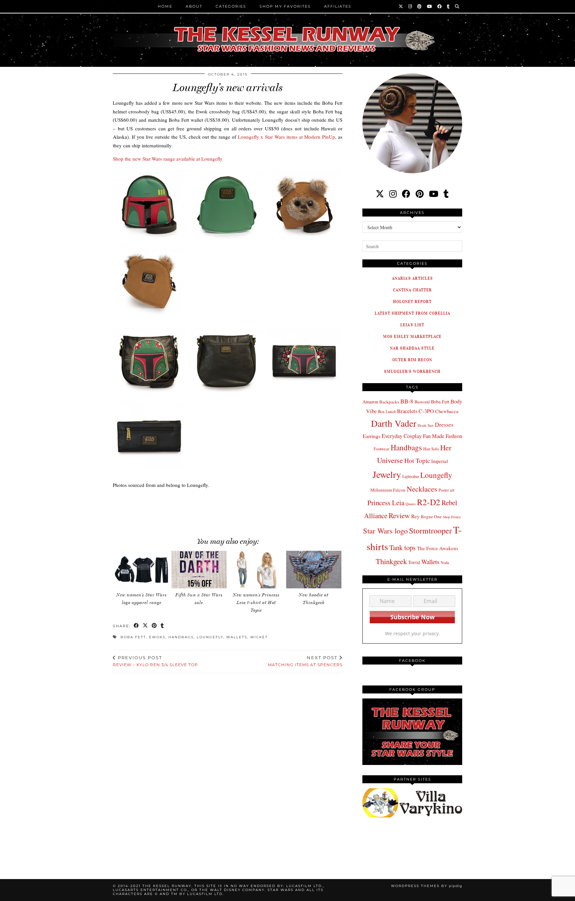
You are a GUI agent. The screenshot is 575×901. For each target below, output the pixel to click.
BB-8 (406, 401)
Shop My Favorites (285, 6)
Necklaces (422, 489)
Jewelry (387, 474)
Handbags (181, 637)
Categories (231, 6)
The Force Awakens (437, 548)
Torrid (414, 562)
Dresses (444, 424)
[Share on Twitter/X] (145, 626)
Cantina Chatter (412, 289)
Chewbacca (447, 411)
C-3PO (426, 411)
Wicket (259, 637)
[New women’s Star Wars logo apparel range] (141, 569)
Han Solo (431, 449)
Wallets (236, 637)
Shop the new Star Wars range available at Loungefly (168, 158)
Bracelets (407, 411)
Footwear (381, 448)
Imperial (439, 461)
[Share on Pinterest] (154, 626)
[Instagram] (410, 6)
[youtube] (433, 193)
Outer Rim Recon (412, 359)
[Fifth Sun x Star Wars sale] (199, 569)
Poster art (446, 490)
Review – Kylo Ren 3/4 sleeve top (155, 661)
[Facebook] (439, 6)
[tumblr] (448, 6)
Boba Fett (133, 637)
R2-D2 (428, 502)
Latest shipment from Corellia (412, 313)
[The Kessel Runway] (287, 31)
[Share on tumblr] (162, 626)
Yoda (445, 562)
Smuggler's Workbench (412, 371)
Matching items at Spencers (305, 661)
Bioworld (422, 401)
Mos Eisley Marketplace (412, 336)
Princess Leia (385, 502)
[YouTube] (430, 6)
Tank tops (402, 547)
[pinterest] (420, 193)
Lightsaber (410, 476)
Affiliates (337, 6)
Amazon (370, 401)
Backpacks (389, 402)
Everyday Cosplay (402, 436)
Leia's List (412, 324)
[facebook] (406, 193)
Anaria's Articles (412, 278)
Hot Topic (417, 460)
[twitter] (380, 193)
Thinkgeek (391, 561)
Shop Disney (452, 517)
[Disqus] (227, 768)
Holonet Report (412, 301)
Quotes (411, 504)
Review (399, 515)
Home (165, 6)
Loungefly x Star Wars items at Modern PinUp (286, 136)
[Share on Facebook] (136, 626)
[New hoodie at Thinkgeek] (313, 569)
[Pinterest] (419, 6)
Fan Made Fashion (442, 436)
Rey (415, 516)
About (194, 6)
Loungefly (210, 637)
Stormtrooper (430, 530)
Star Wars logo (385, 530)
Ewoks (157, 637)
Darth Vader (393, 423)
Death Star (426, 425)
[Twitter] (401, 6)
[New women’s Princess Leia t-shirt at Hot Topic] (256, 569)
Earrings (371, 436)
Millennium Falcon (387, 490)
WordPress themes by (426, 886)
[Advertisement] (227, 509)
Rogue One (431, 517)
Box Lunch (387, 411)
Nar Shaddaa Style (412, 348)
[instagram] (393, 193)
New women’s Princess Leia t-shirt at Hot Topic (256, 602)
